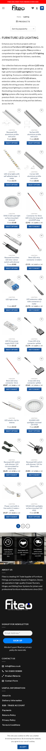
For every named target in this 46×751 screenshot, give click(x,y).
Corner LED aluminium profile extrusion (34, 176)
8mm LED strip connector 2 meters (34, 259)
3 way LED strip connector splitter (34, 342)
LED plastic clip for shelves (12, 421)
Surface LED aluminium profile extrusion (34, 134)
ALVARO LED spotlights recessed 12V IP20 (34, 422)
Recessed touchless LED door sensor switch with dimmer (11, 260)
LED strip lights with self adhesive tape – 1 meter (12, 176)
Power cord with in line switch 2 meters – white (12, 508)
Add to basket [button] (34, 226)
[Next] (28, 526)
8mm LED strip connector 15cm (12, 382)
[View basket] (42, 8)
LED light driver (12, 299)
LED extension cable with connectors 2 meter (34, 301)
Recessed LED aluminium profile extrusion (12, 134)
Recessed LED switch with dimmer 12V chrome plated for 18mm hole (12, 465)
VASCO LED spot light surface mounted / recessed (11, 218)
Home (19, 17)
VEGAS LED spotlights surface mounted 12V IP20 (34, 508)
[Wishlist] (33, 8)
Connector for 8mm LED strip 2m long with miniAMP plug (34, 218)
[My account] (37, 8)
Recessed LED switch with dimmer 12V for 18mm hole (34, 464)
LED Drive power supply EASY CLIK (12, 342)
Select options (12, 143)
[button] (3, 8)
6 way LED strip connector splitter (34, 382)
